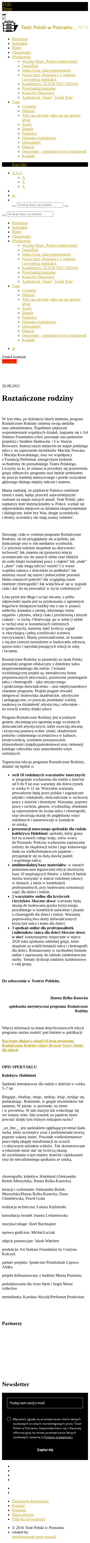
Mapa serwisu (23, 1514)
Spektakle (20, 43)
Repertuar (20, 39)
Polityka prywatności (28, 1519)
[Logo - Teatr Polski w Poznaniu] (45, 30)
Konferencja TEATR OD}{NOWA (50, 84)
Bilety (17, 48)
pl (14, 195)
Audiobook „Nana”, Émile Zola (47, 97)
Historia (28, 111)
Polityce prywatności (58, 1437)
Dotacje (28, 147)
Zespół (27, 129)
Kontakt (28, 156)
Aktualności (21, 52)
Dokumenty (31, 142)
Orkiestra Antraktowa (39, 138)
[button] (12, 200)
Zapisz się (45, 1450)
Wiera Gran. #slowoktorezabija (46, 70)
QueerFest (30, 66)
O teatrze (29, 106)
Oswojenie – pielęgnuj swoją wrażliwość (54, 151)
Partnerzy (29, 133)
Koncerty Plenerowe (38, 93)
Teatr (16, 102)
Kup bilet (19, 164)
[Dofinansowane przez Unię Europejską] (4, 18)
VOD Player (7, 6)
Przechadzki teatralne (39, 88)
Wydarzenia (21, 57)
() (43, 1045)
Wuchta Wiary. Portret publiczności (50, 61)
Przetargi (19, 1510)
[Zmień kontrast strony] (12, 191)
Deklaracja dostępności (30, 1501)
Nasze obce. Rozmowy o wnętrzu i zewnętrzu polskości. (49, 77)
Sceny (27, 124)
